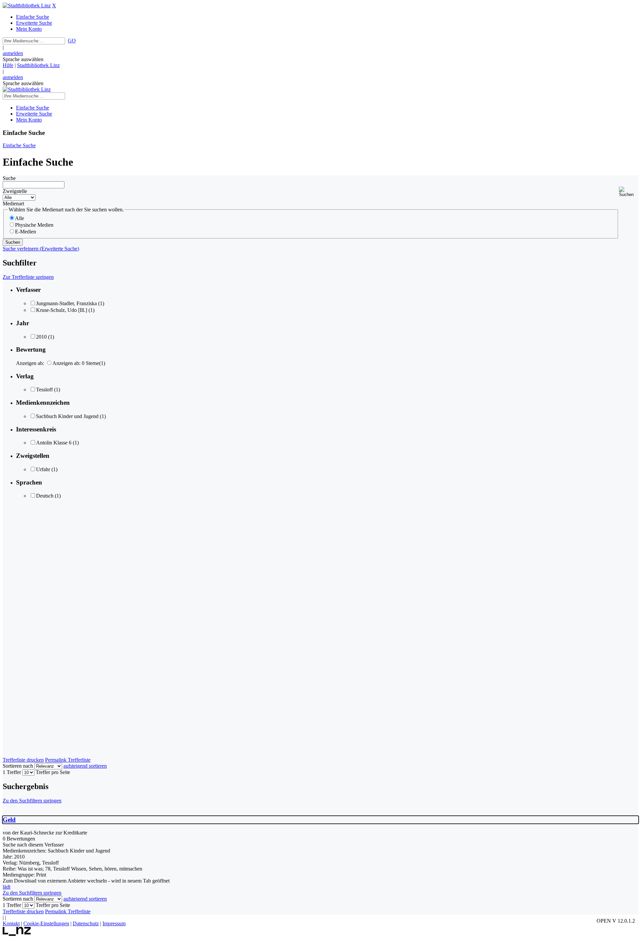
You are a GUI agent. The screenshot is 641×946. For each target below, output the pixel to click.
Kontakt (11, 923)
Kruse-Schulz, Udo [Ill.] (61, 310)
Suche (9, 178)
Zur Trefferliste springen (28, 277)
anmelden (13, 53)
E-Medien (25, 231)
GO (72, 40)
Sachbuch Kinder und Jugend (67, 416)
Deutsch (44, 496)
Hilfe (8, 65)
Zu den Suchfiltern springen (32, 800)
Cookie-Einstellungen (46, 923)
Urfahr (43, 469)
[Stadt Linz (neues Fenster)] (17, 934)
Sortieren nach (18, 766)
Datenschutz (86, 923)
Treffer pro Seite (53, 772)
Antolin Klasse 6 (53, 442)
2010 (41, 337)
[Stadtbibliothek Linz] (27, 5)
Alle (19, 218)
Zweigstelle (15, 191)
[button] (628, 192)
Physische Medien (34, 225)
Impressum (114, 923)
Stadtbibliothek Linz (38, 65)
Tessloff (44, 389)
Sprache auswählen (23, 59)
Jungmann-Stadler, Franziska (66, 303)
